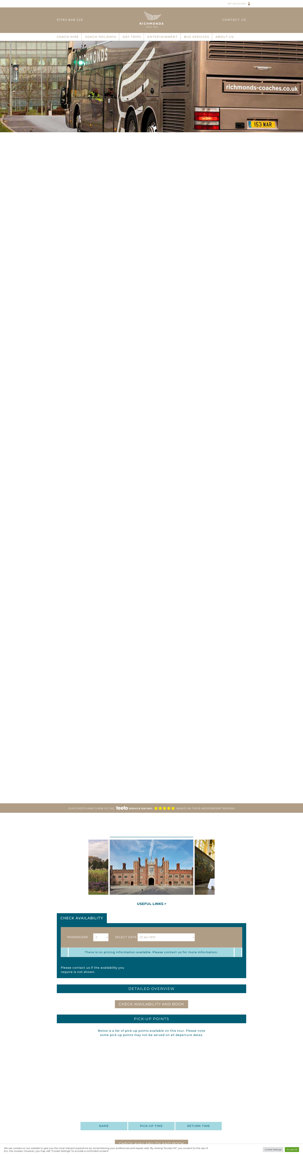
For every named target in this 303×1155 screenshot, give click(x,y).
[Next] (211, 867)
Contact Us (234, 20)
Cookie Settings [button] (273, 1149)
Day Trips (132, 37)
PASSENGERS (77, 937)
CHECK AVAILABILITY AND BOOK (151, 1004)
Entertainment (162, 37)
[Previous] (91, 867)
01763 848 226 (70, 20)
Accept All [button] (292, 1149)
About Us (225, 37)
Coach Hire (68, 37)
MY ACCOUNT (237, 3)
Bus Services (196, 37)
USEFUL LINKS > (151, 904)
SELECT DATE (126, 937)
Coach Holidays (100, 37)
